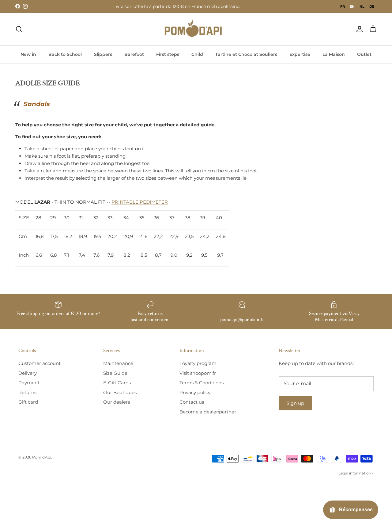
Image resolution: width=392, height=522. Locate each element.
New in (28, 54)
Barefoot (134, 54)
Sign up (295, 403)
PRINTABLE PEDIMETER (139, 202)
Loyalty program (198, 363)
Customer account (39, 363)
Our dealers (116, 402)
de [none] (371, 6)
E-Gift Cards (117, 383)
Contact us (191, 402)
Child (197, 54)
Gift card (28, 402)
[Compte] (358, 29)
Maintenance (118, 363)
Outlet (364, 54)
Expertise (299, 54)
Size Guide (115, 373)
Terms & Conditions (201, 383)
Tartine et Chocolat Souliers (246, 54)
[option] (342, 6)
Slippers (103, 54)
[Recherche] (19, 29)
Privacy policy (194, 392)
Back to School (65, 54)
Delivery (27, 373)
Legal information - (356, 473)
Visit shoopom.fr (197, 373)
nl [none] (362, 6)
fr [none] (342, 6)
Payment (29, 383)
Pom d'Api (41, 457)
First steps (167, 54)
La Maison (333, 54)
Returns (27, 392)
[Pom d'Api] (196, 29)
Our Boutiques (120, 392)
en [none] (352, 6)
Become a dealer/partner (207, 412)
